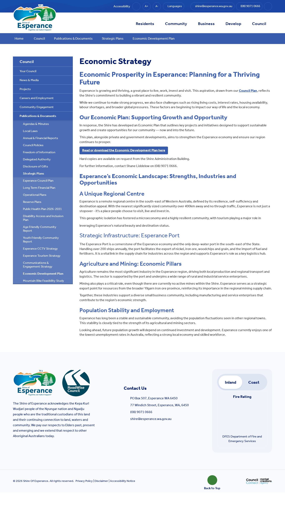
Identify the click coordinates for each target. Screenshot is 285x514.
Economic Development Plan (154, 38)
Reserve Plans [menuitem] (32, 202)
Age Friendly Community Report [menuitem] (39, 228)
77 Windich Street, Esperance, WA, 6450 (159, 405)
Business (206, 23)
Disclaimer (101, 481)
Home (19, 38)
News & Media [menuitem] (29, 80)
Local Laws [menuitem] (30, 131)
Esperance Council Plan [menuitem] (38, 180)
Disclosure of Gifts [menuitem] (35, 166)
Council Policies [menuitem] (33, 145)
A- (156, 6)
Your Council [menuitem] (28, 71)
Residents (145, 23)
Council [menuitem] (27, 61)
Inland (230, 382)
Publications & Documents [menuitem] (38, 116)
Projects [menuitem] (25, 89)
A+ (146, 6)
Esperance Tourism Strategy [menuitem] (42, 256)
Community (176, 23)
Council (259, 23)
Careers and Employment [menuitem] (37, 98)
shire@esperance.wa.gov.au (151, 419)
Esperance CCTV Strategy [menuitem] (40, 248)
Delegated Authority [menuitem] (37, 159)
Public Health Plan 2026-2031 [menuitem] (42, 209)
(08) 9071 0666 (141, 412)
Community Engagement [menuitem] (37, 107)
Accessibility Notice (122, 481)
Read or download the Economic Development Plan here (123, 150)
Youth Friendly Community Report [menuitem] (41, 239)
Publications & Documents (73, 38)
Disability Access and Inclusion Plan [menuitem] (43, 218)
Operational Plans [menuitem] (34, 195)
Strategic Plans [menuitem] (33, 173)
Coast (253, 382)
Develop (233, 23)
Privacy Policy (84, 481)
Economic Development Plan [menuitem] (43, 273)
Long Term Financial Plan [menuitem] (39, 188)
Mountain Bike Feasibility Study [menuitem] (43, 281)
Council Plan (248, 91)
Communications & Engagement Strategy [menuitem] (37, 264)
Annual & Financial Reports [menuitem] (40, 138)
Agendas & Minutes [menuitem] (36, 124)
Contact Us (135, 388)
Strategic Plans (113, 38)
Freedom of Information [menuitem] (39, 152)
